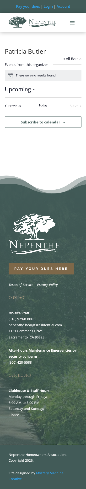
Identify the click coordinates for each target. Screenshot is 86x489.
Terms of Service (21, 284)
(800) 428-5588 (20, 362)
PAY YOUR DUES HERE (41, 269)
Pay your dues (28, 6)
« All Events (72, 58)
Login (48, 6)
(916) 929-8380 (20, 319)
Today (43, 105)
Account (63, 6)
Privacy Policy (47, 284)
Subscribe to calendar (40, 122)
